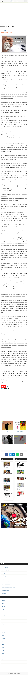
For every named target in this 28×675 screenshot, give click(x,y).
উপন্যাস (3, 615)
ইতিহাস (3, 609)
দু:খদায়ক (3, 638)
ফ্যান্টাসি (3, 647)
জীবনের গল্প (3, 635)
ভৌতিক (3, 653)
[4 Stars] (3, 26)
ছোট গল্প (3, 632)
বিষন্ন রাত (3, 578)
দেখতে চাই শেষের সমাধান (6, 570)
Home (7, 24)
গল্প (9, 24)
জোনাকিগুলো (4, 593)
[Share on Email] (21, 454)
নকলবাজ (3, 30)
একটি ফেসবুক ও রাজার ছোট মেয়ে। (7, 575)
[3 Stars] (2, 26)
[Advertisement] (14, 13)
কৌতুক (3, 623)
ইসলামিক (3, 612)
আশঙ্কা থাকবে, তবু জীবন (6, 581)
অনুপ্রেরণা (3, 600)
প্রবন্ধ (3, 644)
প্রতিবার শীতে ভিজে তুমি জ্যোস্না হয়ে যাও (8, 587)
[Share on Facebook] (7, 454)
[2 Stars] (1, 26)
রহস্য (3, 656)
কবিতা (3, 618)
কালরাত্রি (3, 573)
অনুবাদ (3, 603)
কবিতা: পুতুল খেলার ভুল (5, 590)
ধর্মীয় (3, 641)
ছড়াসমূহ (3, 629)
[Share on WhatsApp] (17, 454)
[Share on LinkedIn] (14, 454)
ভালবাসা (3, 650)
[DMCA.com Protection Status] (5, 389)
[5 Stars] (4, 26)
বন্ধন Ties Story (5, 567)
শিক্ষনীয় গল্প (4, 662)
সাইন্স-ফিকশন (4, 664)
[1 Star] (0, 26)
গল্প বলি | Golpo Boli (17, 673)
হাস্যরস (3, 667)
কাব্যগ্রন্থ (3, 621)
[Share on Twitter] (10, 454)
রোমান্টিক (3, 659)
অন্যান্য (3, 606)
